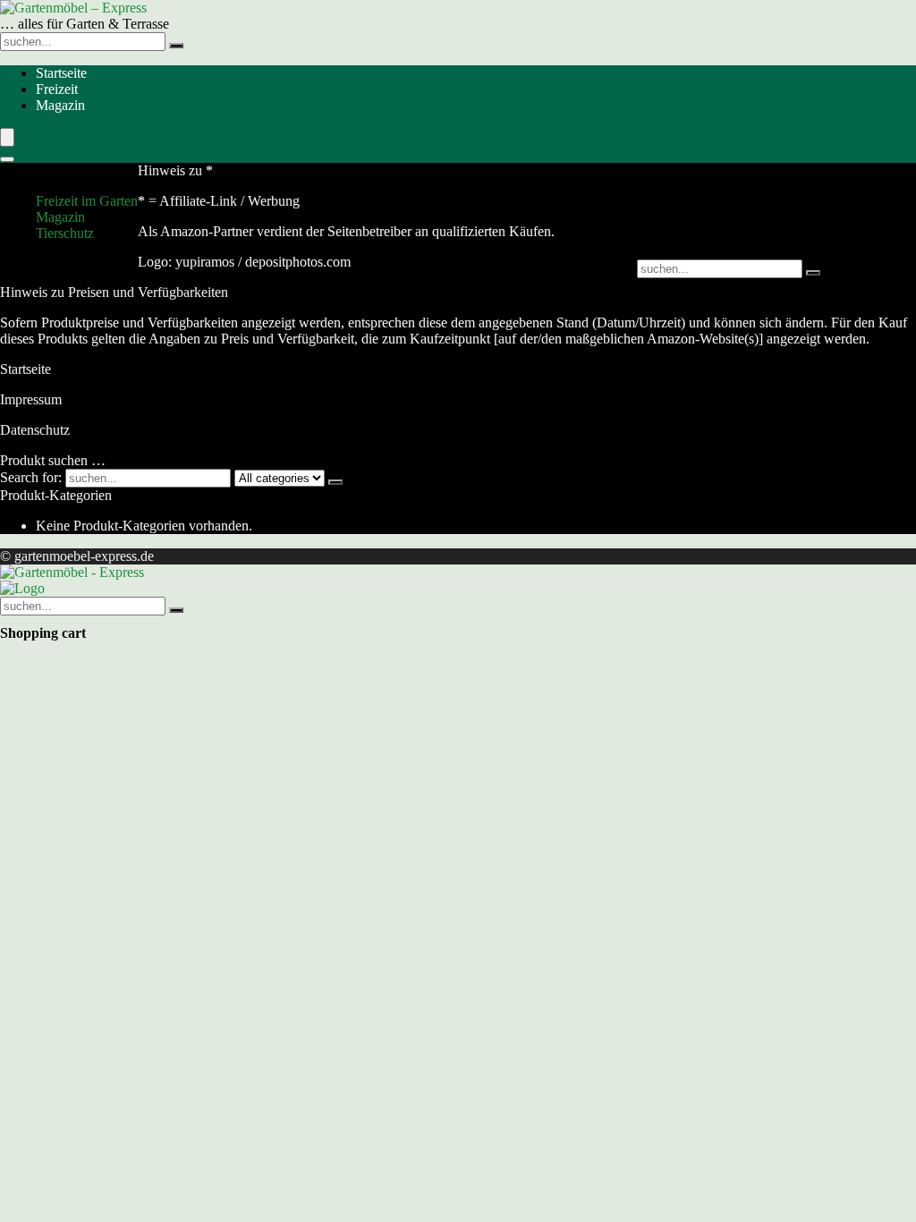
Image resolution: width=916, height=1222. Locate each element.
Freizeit (57, 89)
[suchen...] (176, 45)
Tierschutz (65, 233)
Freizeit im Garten (87, 200)
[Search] (7, 159)
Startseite (61, 73)
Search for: (31, 477)
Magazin (60, 105)
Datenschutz (35, 429)
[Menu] (7, 137)
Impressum (31, 399)
